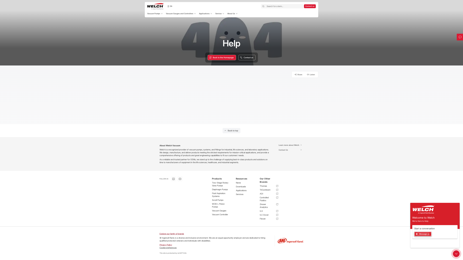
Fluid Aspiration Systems (218, 194)
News (238, 183)
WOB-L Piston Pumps (218, 205)
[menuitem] (155, 13)
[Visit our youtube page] (180, 179)
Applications (241, 190)
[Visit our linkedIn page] (173, 179)
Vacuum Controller (220, 214)
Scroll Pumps (217, 200)
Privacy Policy (166, 245)
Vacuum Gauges (219, 210)
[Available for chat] (456, 253)
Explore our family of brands (172, 234)
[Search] (263, 6)
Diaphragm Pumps (220, 189)
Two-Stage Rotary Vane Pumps (220, 184)
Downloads (241, 186)
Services (239, 194)
